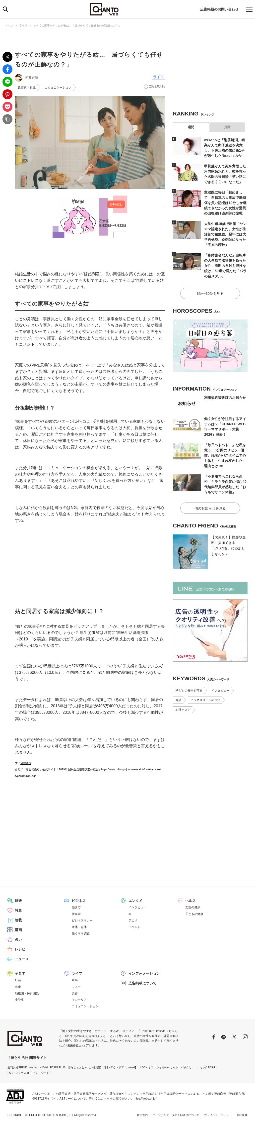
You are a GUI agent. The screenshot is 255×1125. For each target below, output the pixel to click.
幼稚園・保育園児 (27, 993)
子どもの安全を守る (189, 690)
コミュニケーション (58, 87)
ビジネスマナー (82, 920)
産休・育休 (79, 927)
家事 (75, 980)
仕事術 (76, 914)
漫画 (18, 930)
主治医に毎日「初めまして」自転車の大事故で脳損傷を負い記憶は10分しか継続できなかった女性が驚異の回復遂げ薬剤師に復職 (225, 202)
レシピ (20, 949)
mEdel (44, 1067)
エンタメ (135, 901)
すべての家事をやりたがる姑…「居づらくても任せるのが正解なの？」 (77, 25)
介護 (179, 700)
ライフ (23, 25)
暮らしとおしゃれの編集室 (84, 1067)
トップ (9, 25)
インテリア (79, 1000)
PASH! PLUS (57, 1067)
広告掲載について (142, 983)
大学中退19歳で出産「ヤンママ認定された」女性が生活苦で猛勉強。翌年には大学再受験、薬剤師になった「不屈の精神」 (225, 234)
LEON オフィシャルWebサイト (159, 1067)
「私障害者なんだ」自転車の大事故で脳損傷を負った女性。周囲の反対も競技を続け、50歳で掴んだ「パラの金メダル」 (225, 265)
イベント (134, 927)
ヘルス (190, 901)
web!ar (33, 1067)
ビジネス (79, 901)
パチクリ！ (187, 1067)
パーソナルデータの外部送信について (176, 1115)
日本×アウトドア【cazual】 (120, 1067)
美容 (75, 993)
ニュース (22, 959)
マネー (76, 987)
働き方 (76, 907)
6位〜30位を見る (210, 294)
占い (18, 939)
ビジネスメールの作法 (205, 700)
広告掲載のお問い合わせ (219, 9)
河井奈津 (25, 763)
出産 (18, 987)
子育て (20, 973)
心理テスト (183, 710)
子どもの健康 (194, 914)
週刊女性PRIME (17, 1067)
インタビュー (220, 690)
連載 (18, 920)
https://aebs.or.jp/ (145, 1098)
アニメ (132, 920)
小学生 (19, 1000)
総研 (18, 901)
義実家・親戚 (27, 87)
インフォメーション (144, 973)
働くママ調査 (81, 933)
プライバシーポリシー (218, 1115)
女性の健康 (192, 907)
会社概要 (242, 1115)
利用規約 (142, 1115)
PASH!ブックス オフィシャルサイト (29, 1072)
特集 (18, 910)
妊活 (18, 980)
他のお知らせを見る (210, 508)
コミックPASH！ (207, 1067)
